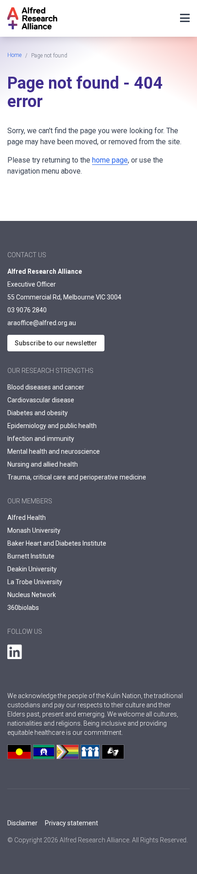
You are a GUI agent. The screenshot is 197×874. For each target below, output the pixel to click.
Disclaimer (22, 823)
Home (14, 55)
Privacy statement (71, 823)
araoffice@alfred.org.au (41, 323)
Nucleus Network (31, 594)
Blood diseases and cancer (45, 387)
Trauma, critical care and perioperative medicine (76, 477)
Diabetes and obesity (37, 413)
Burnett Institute (31, 556)
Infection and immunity (40, 438)
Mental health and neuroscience (53, 451)
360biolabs (23, 607)
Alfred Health (26, 517)
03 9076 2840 (27, 310)
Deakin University (32, 569)
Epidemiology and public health (52, 425)
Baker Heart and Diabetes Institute (56, 543)
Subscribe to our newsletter (56, 343)
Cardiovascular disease (40, 400)
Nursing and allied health (42, 464)
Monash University (33, 530)
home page (110, 160)
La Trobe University (34, 582)
